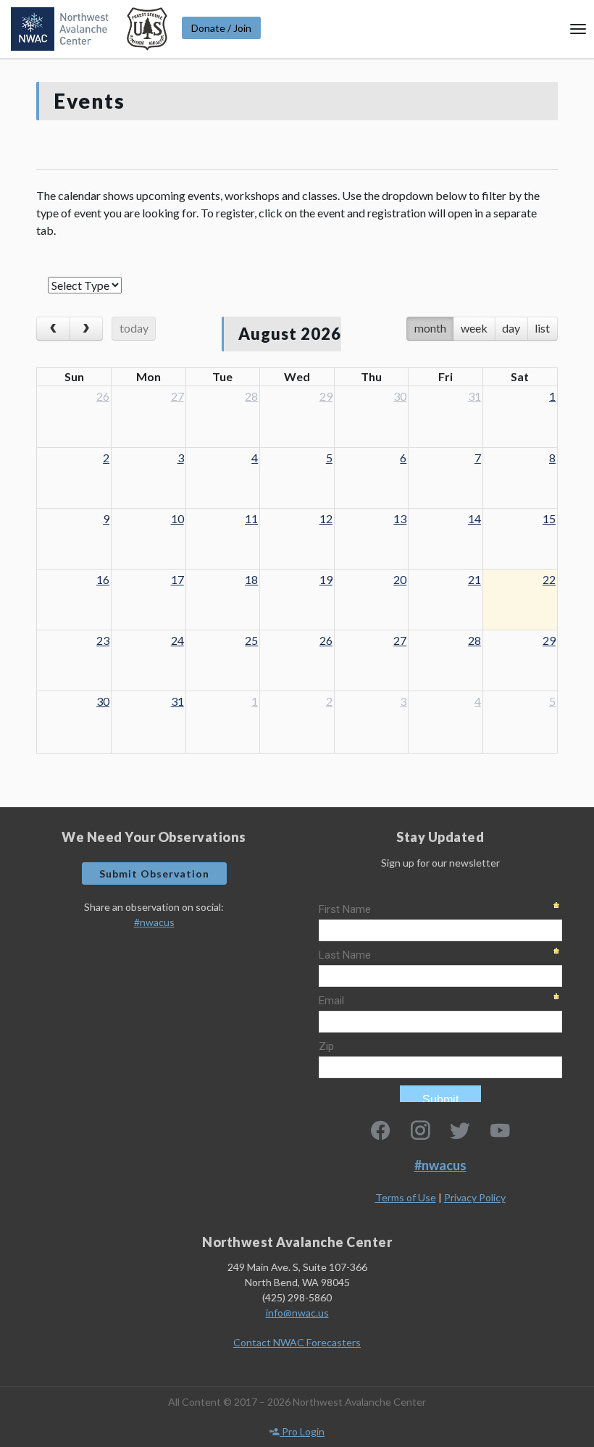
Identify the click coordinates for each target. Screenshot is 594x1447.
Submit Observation (154, 873)
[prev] (53, 329)
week (474, 328)
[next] (87, 329)
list (542, 328)
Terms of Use (405, 1197)
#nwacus (154, 922)
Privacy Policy (475, 1197)
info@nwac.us (297, 1312)
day (511, 328)
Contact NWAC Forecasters (297, 1342)
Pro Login (302, 1431)
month (430, 328)
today (134, 328)
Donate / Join (221, 28)
